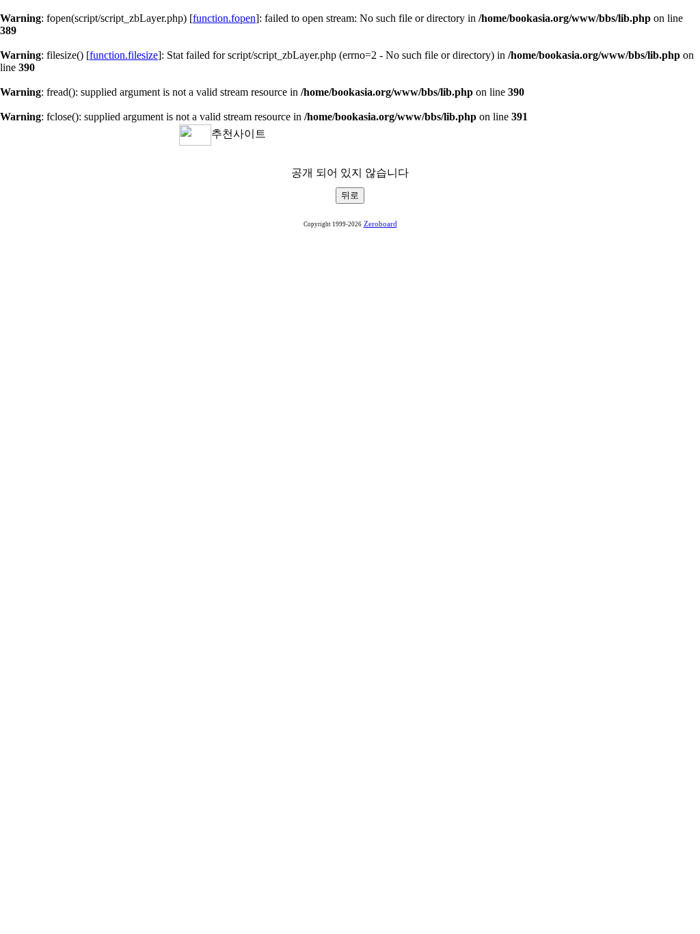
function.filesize (124, 55)
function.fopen (224, 18)
